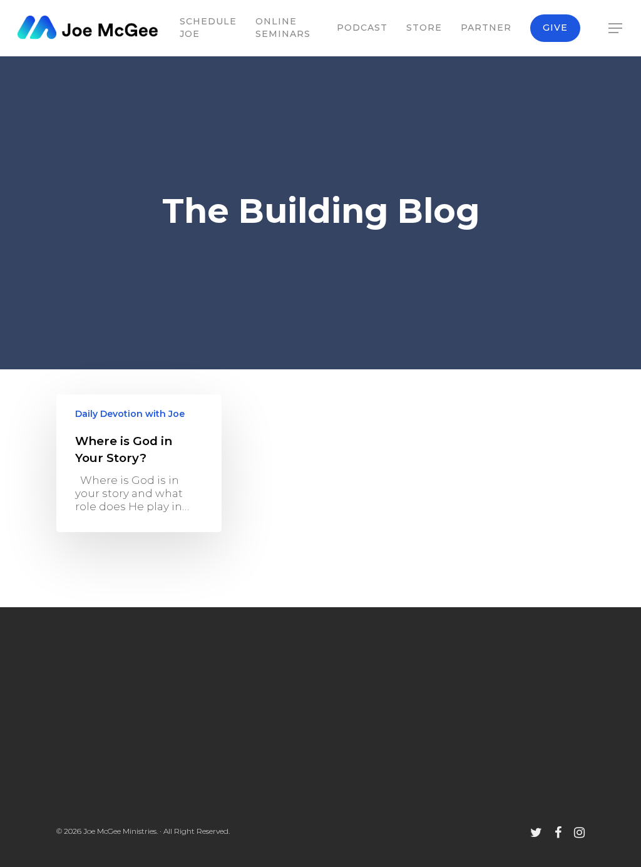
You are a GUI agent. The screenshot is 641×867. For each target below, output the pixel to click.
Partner (486, 27)
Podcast (362, 27)
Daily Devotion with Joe (130, 413)
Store (424, 27)
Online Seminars (282, 27)
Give (555, 27)
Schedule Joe (208, 27)
